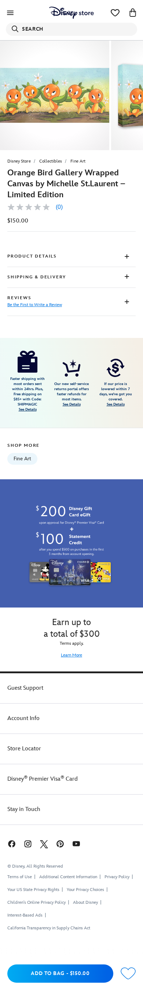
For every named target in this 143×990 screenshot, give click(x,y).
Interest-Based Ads (25, 915)
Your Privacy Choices (85, 889)
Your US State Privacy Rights (33, 889)
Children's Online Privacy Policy (36, 902)
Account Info (23, 718)
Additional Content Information (68, 877)
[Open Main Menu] (10, 12)
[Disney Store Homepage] (71, 13)
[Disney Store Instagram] (27, 843)
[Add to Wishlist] (128, 973)
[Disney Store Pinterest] (60, 843)
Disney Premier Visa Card (42, 779)
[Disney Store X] (44, 843)
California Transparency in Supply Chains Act (48, 928)
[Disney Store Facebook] (11, 843)
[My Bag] (132, 12)
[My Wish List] (115, 12)
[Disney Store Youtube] (76, 843)
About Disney (85, 902)
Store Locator (24, 748)
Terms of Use (19, 877)
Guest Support (25, 688)
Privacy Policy (116, 877)
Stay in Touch (23, 809)
